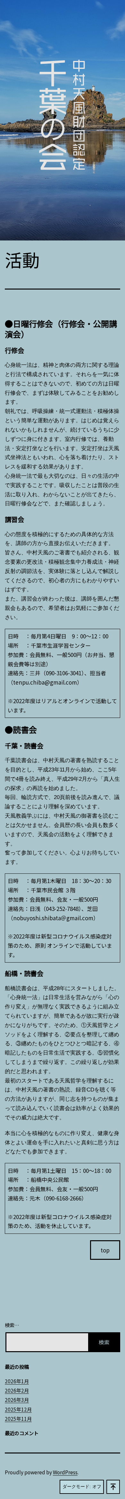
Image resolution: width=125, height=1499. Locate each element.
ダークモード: (77, 1486)
